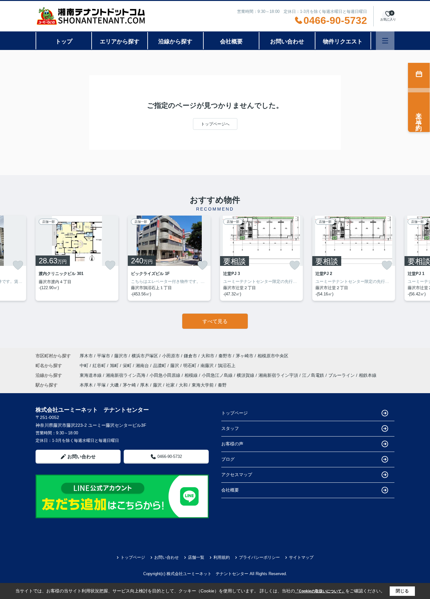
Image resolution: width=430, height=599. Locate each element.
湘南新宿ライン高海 (126, 375)
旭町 (115, 365)
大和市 (207, 355)
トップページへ (215, 124)
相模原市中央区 (272, 355)
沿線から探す (175, 41)
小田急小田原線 (166, 375)
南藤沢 (208, 365)
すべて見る (215, 321)
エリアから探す (119, 41)
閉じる (402, 590)
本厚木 (86, 384)
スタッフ (230, 428)
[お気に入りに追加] (18, 265)
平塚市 (103, 355)
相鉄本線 (367, 375)
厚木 (144, 384)
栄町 (128, 365)
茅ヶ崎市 (244, 355)
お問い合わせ (287, 41)
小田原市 (171, 355)
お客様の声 (232, 443)
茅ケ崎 (129, 384)
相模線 (191, 375)
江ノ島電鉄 (313, 375)
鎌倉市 (190, 355)
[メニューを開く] (385, 41)
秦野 (222, 384)
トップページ (234, 412)
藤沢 (175, 365)
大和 (183, 384)
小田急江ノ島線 (218, 375)
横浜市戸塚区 (145, 355)
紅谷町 (100, 365)
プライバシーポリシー (259, 557)
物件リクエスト (343, 41)
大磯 (114, 384)
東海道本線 (91, 375)
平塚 (101, 384)
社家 (170, 384)
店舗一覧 (196, 557)
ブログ (228, 459)
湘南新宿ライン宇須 (278, 375)
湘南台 (143, 365)
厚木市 (86, 355)
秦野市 (225, 355)
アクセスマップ (236, 474)
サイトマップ (301, 557)
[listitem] (77, 258)
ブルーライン (342, 375)
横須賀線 (246, 375)
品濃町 (160, 365)
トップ (63, 41)
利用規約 (221, 557)
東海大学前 (203, 384)
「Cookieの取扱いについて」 (320, 591)
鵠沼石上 (226, 365)
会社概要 (231, 41)
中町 (85, 365)
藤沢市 (120, 355)
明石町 (190, 365)
